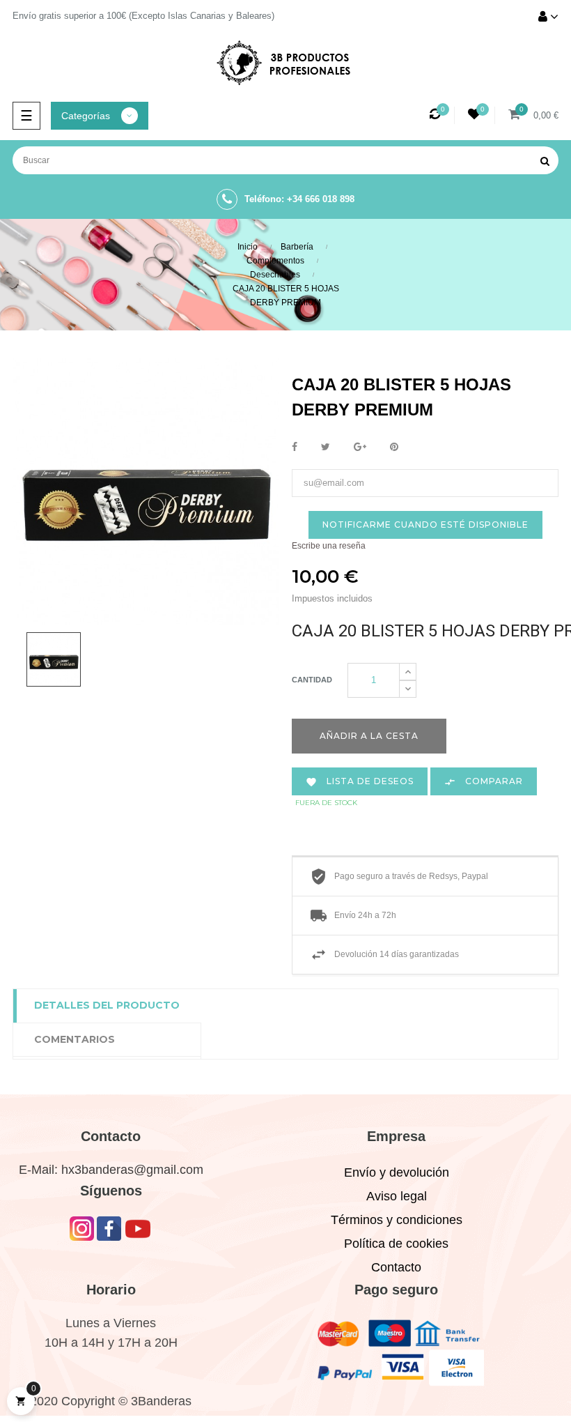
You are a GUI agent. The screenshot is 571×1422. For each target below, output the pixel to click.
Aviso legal (396, 1196)
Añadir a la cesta (369, 736)
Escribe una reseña (329, 546)
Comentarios (74, 1039)
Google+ (360, 447)
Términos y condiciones (396, 1220)
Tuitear (325, 447)
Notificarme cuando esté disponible (425, 524)
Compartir (294, 447)
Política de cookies (396, 1244)
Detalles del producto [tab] (107, 1005)
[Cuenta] (548, 18)
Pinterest (394, 447)
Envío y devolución (396, 1172)
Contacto (396, 1267)
